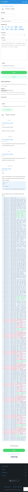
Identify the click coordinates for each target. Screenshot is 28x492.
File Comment (3, 97)
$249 (18, 454)
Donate (14, 450)
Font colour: (3, 32)
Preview (14, 76)
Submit (14, 72)
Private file (14, 106)
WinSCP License (7, 486)
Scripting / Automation (8, 6)
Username (3, 12)
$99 (16, 454)
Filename (3, 88)
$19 (9, 454)
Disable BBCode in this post (8, 65)
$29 (11, 454)
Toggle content (14, 466)
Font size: (3, 37)
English (13, 480)
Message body (4, 24)
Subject (2, 18)
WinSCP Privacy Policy (17, 486)
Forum (2, 6)
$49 (13, 454)
